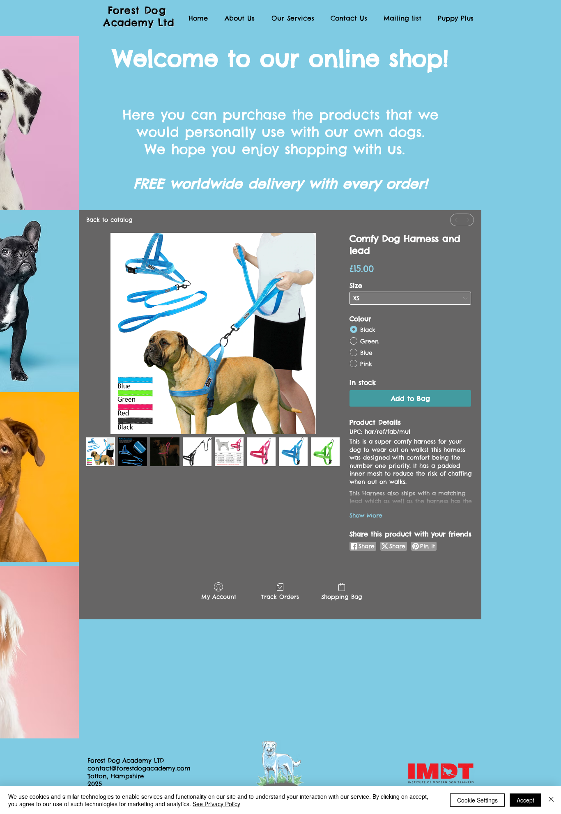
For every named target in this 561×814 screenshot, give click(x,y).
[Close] (551, 800)
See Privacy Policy (216, 804)
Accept (525, 800)
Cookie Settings (477, 800)
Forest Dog (139, 10)
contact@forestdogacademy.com (139, 768)
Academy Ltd (139, 22)
